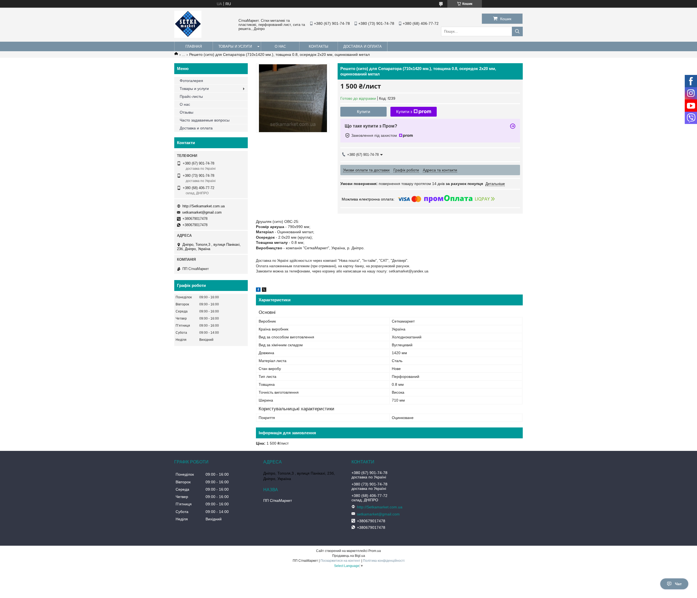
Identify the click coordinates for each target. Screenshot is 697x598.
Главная (193, 46)
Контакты (318, 46)
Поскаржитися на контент (340, 561)
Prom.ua (374, 551)
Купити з (404, 111)
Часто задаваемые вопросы (205, 120)
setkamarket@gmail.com (202, 212)
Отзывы (186, 112)
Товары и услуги (235, 46)
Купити (363, 111)
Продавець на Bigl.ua (348, 556)
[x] (264, 290)
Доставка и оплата (362, 46)
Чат (678, 584)
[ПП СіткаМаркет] (187, 36)
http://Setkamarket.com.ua (203, 206)
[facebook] (258, 290)
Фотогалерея (191, 80)
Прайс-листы (191, 96)
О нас (280, 46)
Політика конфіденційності (384, 561)
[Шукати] (517, 31)
